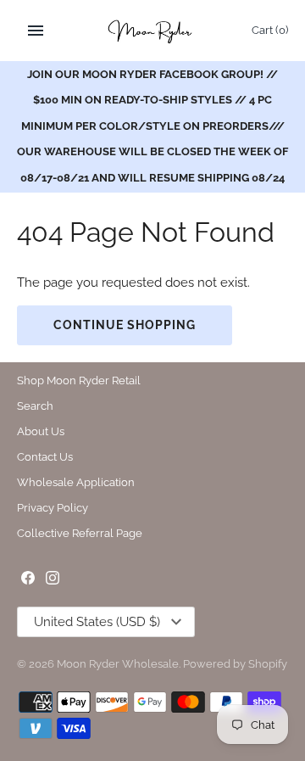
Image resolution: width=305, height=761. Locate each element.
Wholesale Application (76, 482)
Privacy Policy (52, 507)
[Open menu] (35, 30)
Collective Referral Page (79, 533)
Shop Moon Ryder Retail (79, 380)
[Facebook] (28, 580)
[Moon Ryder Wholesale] (153, 30)
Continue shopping (124, 325)
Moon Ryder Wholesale (118, 663)
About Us (40, 431)
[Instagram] (52, 580)
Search (35, 406)
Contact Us (45, 456)
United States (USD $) (97, 622)
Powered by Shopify (235, 663)
